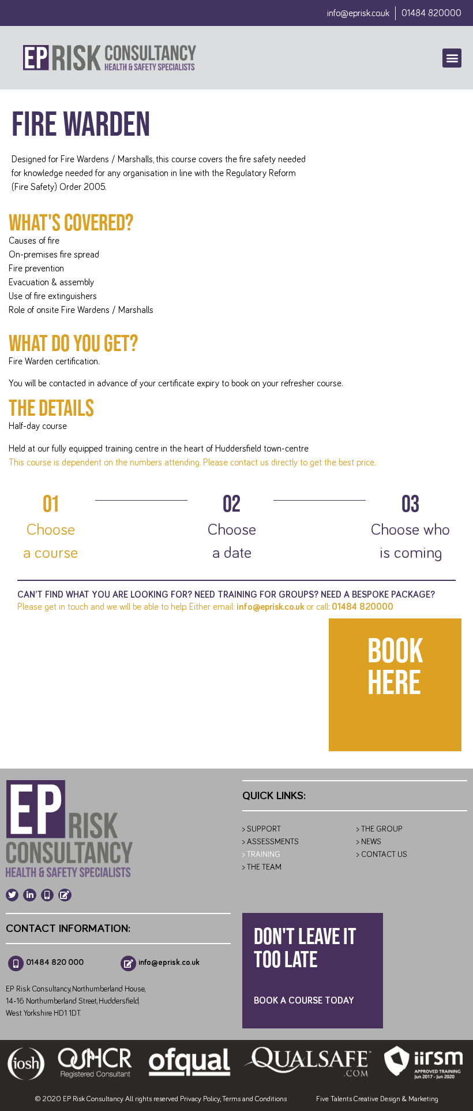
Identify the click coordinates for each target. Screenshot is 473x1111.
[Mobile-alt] (47, 895)
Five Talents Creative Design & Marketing (377, 1099)
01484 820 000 (55, 963)
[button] (451, 58)
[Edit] (64, 895)
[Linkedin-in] (29, 895)
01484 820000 (362, 607)
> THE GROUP (379, 829)
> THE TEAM (261, 867)
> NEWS (368, 842)
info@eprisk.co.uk (358, 13)
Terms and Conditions (254, 1099)
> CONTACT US (381, 855)
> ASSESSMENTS (270, 842)
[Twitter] (12, 895)
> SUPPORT (261, 829)
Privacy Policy (200, 1099)
